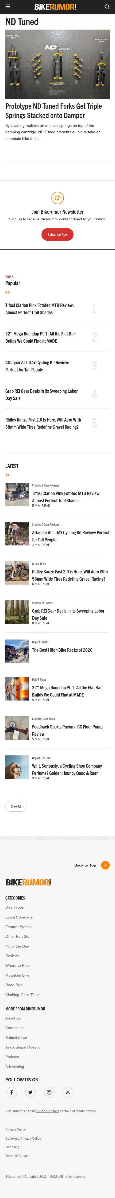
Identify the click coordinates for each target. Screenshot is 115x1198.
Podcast (12, 1057)
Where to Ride (17, 965)
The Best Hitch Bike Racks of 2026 (62, 650)
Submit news (16, 1037)
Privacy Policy (15, 1130)
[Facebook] (10, 1091)
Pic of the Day (17, 946)
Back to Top (85, 865)
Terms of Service (17, 1156)
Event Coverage (19, 917)
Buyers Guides (40, 642)
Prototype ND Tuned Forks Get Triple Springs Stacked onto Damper (53, 110)
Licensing (12, 1147)
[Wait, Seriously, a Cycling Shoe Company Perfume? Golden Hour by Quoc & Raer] (17, 767)
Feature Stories (18, 927)
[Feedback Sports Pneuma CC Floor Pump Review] (17, 728)
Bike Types (14, 907)
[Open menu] (7, 7)
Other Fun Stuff (18, 936)
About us (12, 1018)
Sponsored (38, 603)
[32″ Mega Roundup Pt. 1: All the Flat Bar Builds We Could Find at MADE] (17, 689)
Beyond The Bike (41, 758)
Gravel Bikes (39, 563)
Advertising (14, 1067)
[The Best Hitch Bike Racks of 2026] (17, 651)
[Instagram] (48, 1091)
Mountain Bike (17, 975)
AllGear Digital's (47, 1111)
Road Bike (14, 985)
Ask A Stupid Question (24, 1047)
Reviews (12, 956)
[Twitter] (29, 1091)
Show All (16, 806)
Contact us (14, 1028)
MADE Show (39, 679)
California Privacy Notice (23, 1138)
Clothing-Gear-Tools (43, 719)
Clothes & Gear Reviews (45, 485)
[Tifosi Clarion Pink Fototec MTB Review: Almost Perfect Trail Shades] (17, 494)
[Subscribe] (67, 1091)
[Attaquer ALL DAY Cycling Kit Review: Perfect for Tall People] (17, 533)
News (49, 603)
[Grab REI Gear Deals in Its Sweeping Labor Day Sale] (17, 612)
